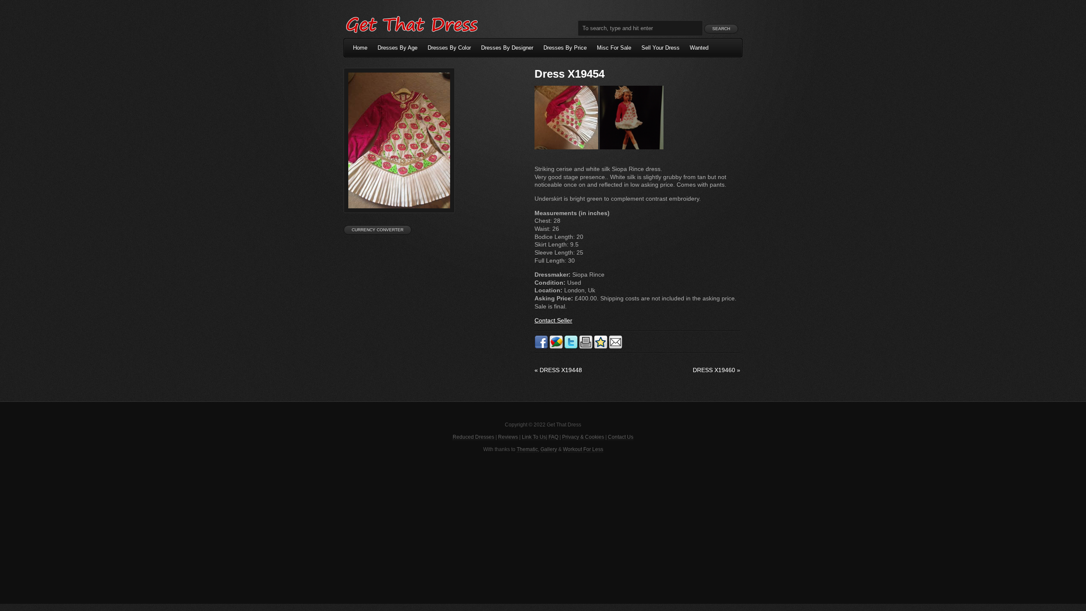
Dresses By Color (449, 48)
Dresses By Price (565, 48)
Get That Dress (411, 23)
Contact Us (620, 437)
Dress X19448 (558, 370)
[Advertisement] (543, 527)
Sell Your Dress (660, 48)
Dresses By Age (397, 48)
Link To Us (534, 437)
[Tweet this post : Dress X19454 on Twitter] (571, 347)
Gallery (548, 449)
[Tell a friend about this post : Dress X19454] (615, 347)
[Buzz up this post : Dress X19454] (556, 347)
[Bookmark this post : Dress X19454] (600, 347)
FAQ (553, 437)
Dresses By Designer (507, 48)
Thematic (527, 449)
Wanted (699, 48)
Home (360, 48)
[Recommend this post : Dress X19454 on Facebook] (541, 347)
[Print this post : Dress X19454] (586, 347)
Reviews (508, 437)
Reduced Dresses (473, 437)
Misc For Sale (614, 48)
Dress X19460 (716, 370)
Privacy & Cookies (583, 437)
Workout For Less (583, 449)
